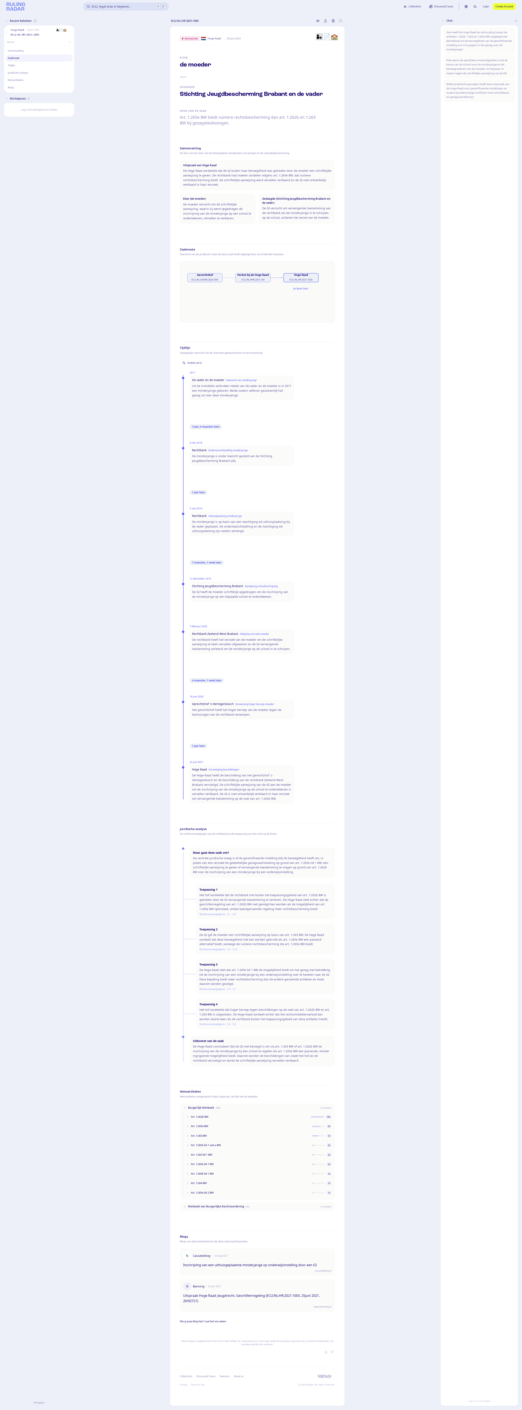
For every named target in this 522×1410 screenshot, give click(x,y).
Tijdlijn (11, 65)
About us (239, 1376)
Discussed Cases (206, 1376)
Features (225, 1376)
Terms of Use (198, 1384)
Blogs (11, 87)
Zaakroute (13, 58)
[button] (6, 32)
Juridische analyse (18, 72)
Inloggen (39, 1402)
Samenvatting (15, 50)
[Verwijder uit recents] (70, 32)
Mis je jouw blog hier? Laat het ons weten (203, 1321)
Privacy (184, 1384)
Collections (186, 1376)
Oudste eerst (194, 363)
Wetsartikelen (15, 80)
